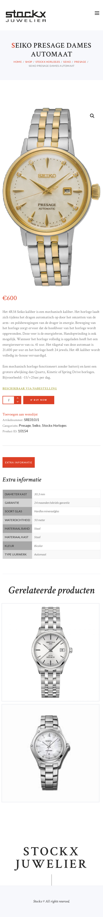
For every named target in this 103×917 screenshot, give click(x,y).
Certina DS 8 (51, 611)
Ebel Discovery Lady (50, 712)
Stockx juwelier (51, 858)
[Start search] (96, 567)
